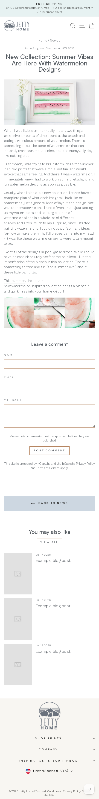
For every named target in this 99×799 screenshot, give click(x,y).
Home (42, 40)
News (54, 40)
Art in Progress (34, 48)
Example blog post (53, 560)
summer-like (64, 267)
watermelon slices (19, 218)
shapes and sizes (18, 223)
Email (10, 377)
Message (13, 400)
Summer (51, 48)
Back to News (52, 503)
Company (48, 749)
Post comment (49, 450)
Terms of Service (48, 468)
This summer (14, 281)
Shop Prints (48, 738)
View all (49, 542)
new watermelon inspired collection (32, 286)
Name (9, 355)
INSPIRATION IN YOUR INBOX (48, 760)
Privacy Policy (85, 464)
